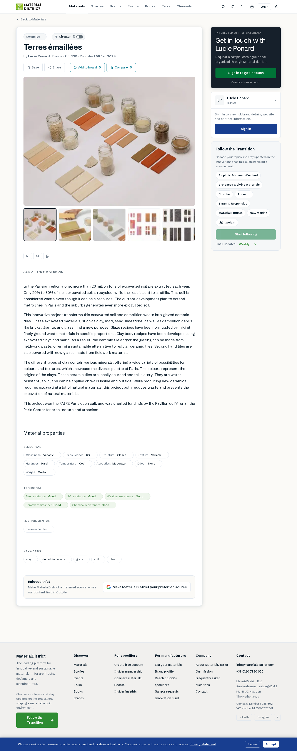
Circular (65, 36)
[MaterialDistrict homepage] (28, 6)
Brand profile (164, 671)
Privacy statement (203, 744)
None (146, 463)
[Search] (223, 7)
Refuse (252, 744)
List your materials (168, 665)
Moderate (111, 463)
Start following (246, 234)
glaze (79, 559)
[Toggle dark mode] (277, 7)
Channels (184, 6)
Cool (72, 463)
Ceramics (33, 36)
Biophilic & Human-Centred (238, 175)
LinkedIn (244, 717)
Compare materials (128, 678)
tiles (112, 559)
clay (29, 559)
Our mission (204, 671)
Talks (166, 6)
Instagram (263, 717)
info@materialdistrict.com (255, 665)
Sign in (246, 129)
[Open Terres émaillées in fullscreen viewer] (109, 141)
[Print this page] (47, 256)
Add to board (87, 67)
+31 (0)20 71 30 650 (250, 671)
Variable (40, 455)
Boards (119, 685)
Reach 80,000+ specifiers (166, 681)
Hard (37, 463)
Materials (77, 6)
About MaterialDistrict (212, 665)
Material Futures (230, 213)
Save (35, 67)
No (36, 529)
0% (77, 455)
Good (41, 496)
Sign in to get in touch (246, 73)
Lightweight (227, 222)
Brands (116, 6)
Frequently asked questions (208, 681)
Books (150, 6)
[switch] (77, 37)
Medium (37, 472)
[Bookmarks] (233, 7)
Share (57, 67)
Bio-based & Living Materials (239, 185)
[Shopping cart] (252, 7)
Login (264, 6)
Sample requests (167, 691)
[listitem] (40, 224)
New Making (258, 213)
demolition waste (53, 559)
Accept (271, 744)
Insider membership (128, 671)
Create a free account (245, 82)
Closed (114, 455)
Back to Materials (33, 19)
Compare (121, 67)
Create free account (128, 665)
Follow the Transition (40, 720)
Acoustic (244, 194)
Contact (202, 691)
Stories (97, 6)
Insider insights (125, 691)
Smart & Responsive (233, 203)
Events (133, 6)
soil (96, 559)
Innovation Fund (167, 698)
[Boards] (242, 7)
